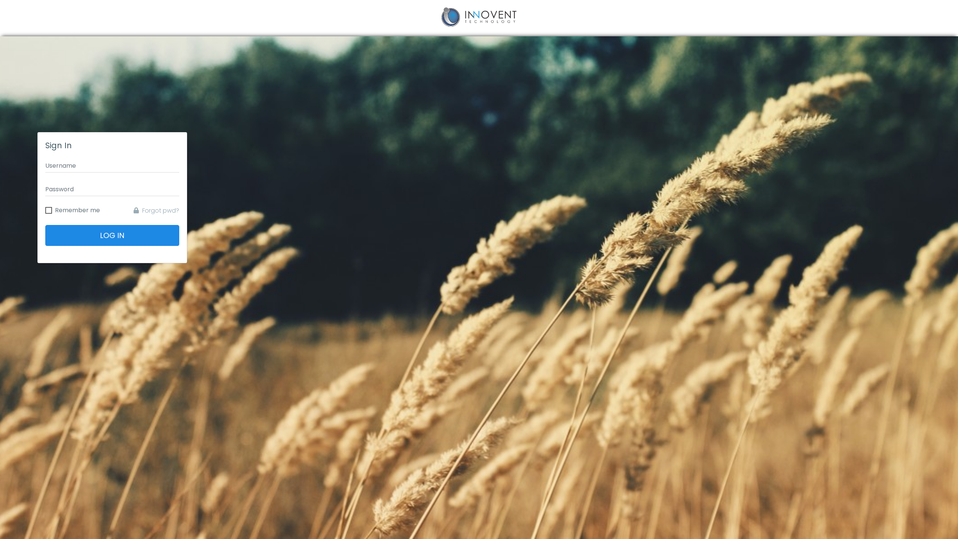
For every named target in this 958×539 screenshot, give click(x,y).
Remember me (77, 210)
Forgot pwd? (160, 210)
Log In (112, 235)
